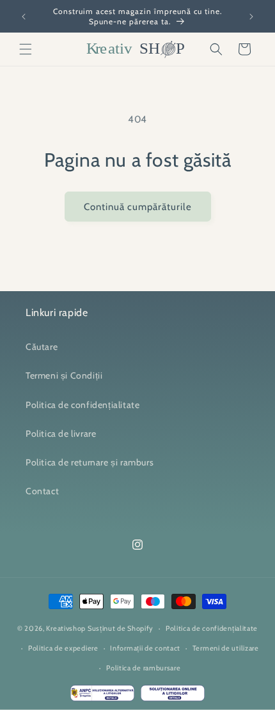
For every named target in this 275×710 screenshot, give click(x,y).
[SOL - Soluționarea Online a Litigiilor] (173, 696)
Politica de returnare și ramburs (89, 462)
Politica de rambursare (143, 667)
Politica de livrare (61, 433)
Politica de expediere (63, 648)
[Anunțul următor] (251, 17)
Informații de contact (145, 648)
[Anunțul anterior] (24, 17)
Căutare (42, 346)
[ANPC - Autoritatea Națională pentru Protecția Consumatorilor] (102, 696)
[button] (26, 49)
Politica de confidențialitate (82, 405)
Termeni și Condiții (64, 375)
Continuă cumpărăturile (138, 207)
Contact (42, 491)
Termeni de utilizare (225, 648)
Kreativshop (66, 628)
